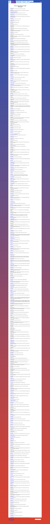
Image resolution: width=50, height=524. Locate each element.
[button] (19, 1)
